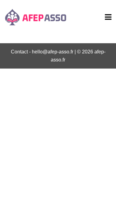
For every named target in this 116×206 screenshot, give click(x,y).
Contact (19, 51)
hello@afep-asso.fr (52, 51)
